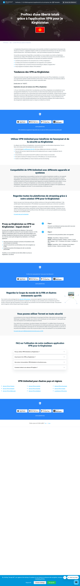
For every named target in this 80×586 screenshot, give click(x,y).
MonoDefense (57, 129)
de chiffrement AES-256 (29, 149)
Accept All (51, 582)
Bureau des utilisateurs (70, 2)
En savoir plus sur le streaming (21, 214)
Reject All (28, 582)
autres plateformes (40, 126)
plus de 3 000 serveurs (25, 299)
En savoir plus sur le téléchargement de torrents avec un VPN (28, 331)
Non (49, 423)
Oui (45, 423)
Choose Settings (40, 582)
